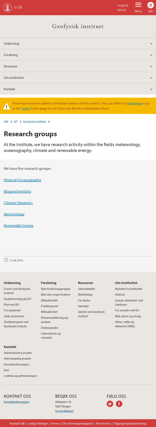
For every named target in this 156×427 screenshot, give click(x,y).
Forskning (11, 55)
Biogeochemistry (17, 191)
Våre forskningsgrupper (56, 289)
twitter (111, 404)
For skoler (84, 300)
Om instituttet (14, 77)
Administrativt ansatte (18, 353)
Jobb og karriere (14, 316)
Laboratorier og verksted (51, 335)
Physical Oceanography (22, 179)
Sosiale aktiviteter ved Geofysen (129, 302)
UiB (6, 121)
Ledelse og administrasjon (20, 376)
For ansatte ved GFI (127, 310)
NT (16, 121)
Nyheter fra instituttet (128, 289)
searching (134, 103)
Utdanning (11, 43)
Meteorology (14, 214)
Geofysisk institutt (78, 26)
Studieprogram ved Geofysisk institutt (16, 324)
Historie (120, 294)
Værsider (83, 306)
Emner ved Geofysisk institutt (17, 291)
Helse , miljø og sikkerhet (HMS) (125, 324)
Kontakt (9, 89)
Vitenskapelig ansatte (17, 358)
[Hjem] (7, 7)
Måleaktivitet (49, 300)
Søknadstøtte (86, 289)
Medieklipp (85, 294)
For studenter (12, 310)
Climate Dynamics (18, 202)
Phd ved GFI (11, 304)
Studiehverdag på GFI (17, 299)
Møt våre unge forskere (55, 294)
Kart (6, 370)
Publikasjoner (49, 306)
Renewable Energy (18, 225)
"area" (25, 108)
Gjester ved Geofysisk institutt (91, 314)
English (123, 5)
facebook (120, 404)
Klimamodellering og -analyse (55, 320)
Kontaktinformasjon (16, 364)
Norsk (122, 10)
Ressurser (10, 66)
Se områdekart (64, 411)
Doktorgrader (49, 328)
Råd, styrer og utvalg (128, 316)
